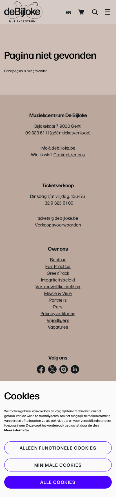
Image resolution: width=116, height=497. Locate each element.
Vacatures (58, 327)
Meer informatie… (18, 430)
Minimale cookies (58, 465)
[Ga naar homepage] (23, 11)
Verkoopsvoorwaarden (58, 225)
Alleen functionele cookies (58, 448)
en (68, 12)
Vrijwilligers (58, 320)
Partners (58, 300)
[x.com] (52, 369)
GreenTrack (58, 273)
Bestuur (58, 259)
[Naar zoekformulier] (95, 12)
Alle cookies (57, 482)
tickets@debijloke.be (57, 218)
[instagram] (63, 369)
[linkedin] (75, 369)
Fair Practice (57, 266)
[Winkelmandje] (81, 12)
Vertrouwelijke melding (57, 286)
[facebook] (41, 369)
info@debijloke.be (58, 148)
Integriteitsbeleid (58, 280)
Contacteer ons (69, 154)
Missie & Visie (58, 293)
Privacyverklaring (58, 313)
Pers (58, 307)
